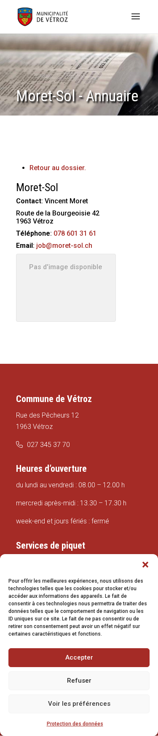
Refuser (79, 680)
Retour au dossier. (57, 168)
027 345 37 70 (48, 445)
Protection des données (75, 724)
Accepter (79, 657)
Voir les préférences (79, 703)
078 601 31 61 (75, 233)
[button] (145, 564)
